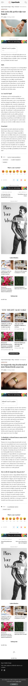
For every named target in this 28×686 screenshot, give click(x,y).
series (5, 162)
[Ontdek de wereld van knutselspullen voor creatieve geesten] (7, 265)
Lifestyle (4, 9)
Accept (14, 684)
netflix (5, 160)
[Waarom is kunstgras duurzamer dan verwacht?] (21, 281)
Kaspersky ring (13, 507)
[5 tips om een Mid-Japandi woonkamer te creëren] (21, 265)
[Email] (25, 180)
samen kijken (15, 160)
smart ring (7, 509)
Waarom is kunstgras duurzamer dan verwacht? (20, 344)
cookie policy (18, 681)
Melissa (5, 662)
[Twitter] (17, 180)
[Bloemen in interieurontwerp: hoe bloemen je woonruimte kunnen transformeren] (7, 281)
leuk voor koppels (14, 157)
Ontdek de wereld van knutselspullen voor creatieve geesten (6, 272)
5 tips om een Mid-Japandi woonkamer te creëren (20, 325)
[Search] (25, 2)
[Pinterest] (21, 180)
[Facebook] (13, 180)
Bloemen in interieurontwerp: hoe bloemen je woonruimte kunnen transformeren (7, 345)
